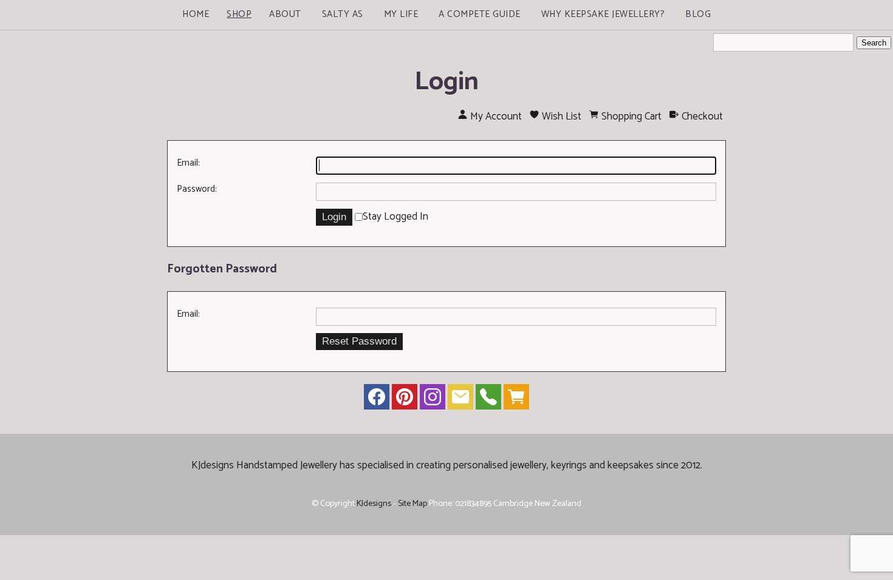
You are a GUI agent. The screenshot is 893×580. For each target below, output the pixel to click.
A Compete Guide (480, 14)
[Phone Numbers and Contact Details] (488, 399)
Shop (239, 14)
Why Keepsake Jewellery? (603, 14)
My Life (401, 14)
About (285, 14)
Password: (197, 189)
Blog (698, 14)
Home (195, 14)
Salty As (342, 14)
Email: (188, 162)
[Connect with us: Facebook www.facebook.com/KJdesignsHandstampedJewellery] (376, 399)
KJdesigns (374, 503)
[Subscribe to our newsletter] (460, 399)
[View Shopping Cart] (516, 399)
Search (873, 42)
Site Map (412, 503)
